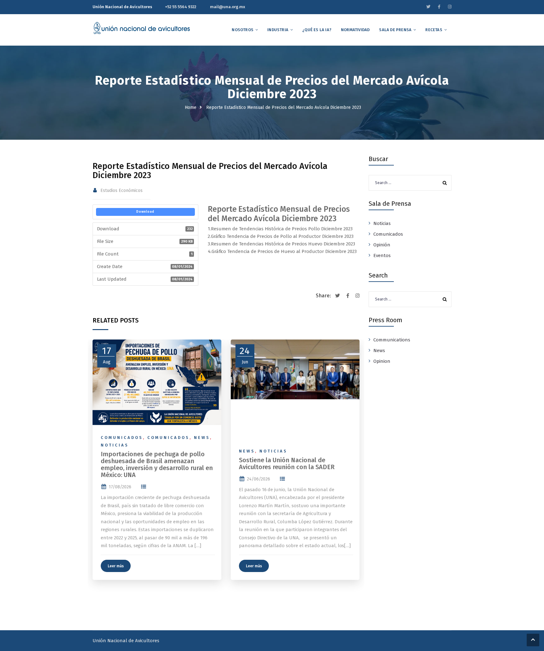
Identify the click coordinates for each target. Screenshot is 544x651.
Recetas (433, 29)
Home (190, 107)
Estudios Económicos (121, 190)
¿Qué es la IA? (317, 29)
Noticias (115, 445)
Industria (277, 29)
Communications (391, 340)
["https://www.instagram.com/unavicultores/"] (449, 6)
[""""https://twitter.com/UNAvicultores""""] (428, 6)
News (202, 437)
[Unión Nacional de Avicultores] (142, 28)
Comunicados (122, 437)
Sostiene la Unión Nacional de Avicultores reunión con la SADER (287, 463)
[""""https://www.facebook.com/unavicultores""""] (439, 6)
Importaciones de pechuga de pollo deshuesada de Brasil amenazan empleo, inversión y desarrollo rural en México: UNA (157, 464)
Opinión (381, 245)
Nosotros (242, 29)
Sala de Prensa (395, 29)
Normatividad (355, 29)
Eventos (382, 255)
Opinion (381, 361)
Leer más (116, 566)
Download (145, 212)
